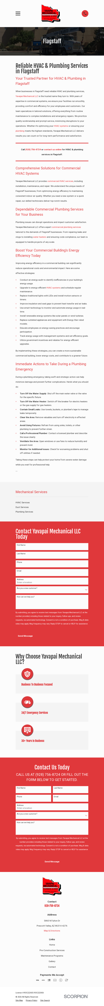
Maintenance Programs (52, 955)
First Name (21, 545)
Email (19, 571)
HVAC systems (61, 126)
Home (52, 944)
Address (20, 579)
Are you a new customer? (27, 588)
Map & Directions (52, 930)
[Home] (50, 13)
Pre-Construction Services (52, 950)
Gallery (52, 961)
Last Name (21, 554)
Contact (52, 967)
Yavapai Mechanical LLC (27, 96)
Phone (19, 562)
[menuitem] (52, 502)
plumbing (20, 131)
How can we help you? (25, 597)
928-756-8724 (52, 905)
